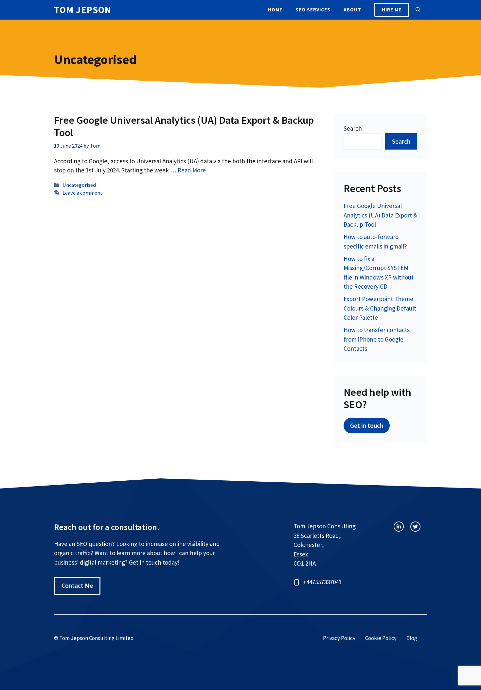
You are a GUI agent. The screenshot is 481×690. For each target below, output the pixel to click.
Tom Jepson (82, 10)
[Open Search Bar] (418, 10)
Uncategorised (79, 185)
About (352, 10)
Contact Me (77, 585)
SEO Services (312, 10)
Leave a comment (82, 192)
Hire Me (391, 10)
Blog (411, 638)
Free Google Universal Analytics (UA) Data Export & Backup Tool (184, 126)
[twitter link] (415, 527)
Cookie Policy (381, 638)
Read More (192, 170)
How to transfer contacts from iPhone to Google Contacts (377, 339)
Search (353, 128)
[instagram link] (399, 527)
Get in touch (366, 425)
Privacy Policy (339, 638)
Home (275, 10)
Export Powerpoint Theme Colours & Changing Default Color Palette (380, 308)
